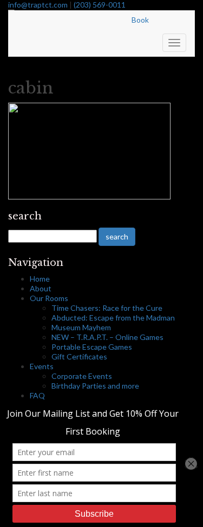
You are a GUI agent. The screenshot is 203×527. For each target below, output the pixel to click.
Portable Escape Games (91, 346)
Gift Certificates (79, 356)
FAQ (37, 395)
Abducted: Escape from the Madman (113, 317)
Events (42, 366)
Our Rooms (49, 298)
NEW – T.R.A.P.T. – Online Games (107, 337)
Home (40, 278)
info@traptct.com (38, 4)
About (40, 288)
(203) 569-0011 (100, 4)
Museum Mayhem (81, 327)
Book (140, 19)
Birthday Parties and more (95, 385)
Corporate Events (81, 376)
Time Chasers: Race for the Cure (106, 307)
